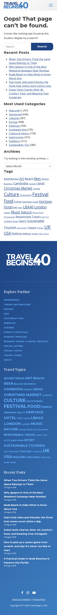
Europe (13, 122)
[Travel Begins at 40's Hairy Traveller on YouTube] (34, 593)
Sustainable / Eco (19, 145)
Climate (36, 188)
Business (8, 183)
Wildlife (35, 234)
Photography (9, 217)
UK (47, 227)
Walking (17, 233)
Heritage (45, 201)
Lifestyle (14, 118)
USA (7, 233)
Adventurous (11, 179)
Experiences (11, 300)
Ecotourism (26, 195)
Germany (27, 201)
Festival (40, 194)
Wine (41, 234)
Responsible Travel (28, 216)
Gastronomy (16, 137)
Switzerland (22, 228)
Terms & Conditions (21, 599)
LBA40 (28, 206)
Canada (32, 183)
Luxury (7, 212)
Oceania (9, 327)
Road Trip (44, 217)
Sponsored (15, 114)
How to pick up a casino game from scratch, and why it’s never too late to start (27, 546)
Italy (15, 207)
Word (46, 234)
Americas (14, 126)
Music (15, 212)
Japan (20, 207)
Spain (15, 221)
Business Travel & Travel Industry (26, 341)
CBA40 (40, 183)
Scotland (8, 221)
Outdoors (14, 141)
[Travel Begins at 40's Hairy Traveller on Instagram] (27, 593)
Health (35, 202)
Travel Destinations (17, 304)
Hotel (8, 207)
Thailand (31, 227)
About (8, 360)
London (40, 206)
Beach (29, 179)
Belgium (45, 179)
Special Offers (13, 346)
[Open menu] (50, 5)
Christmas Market (18, 188)
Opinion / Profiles (15, 337)
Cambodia (20, 183)
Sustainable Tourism (24, 445)
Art (21, 178)
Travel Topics (13, 350)
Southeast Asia (18, 129)
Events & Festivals (16, 332)
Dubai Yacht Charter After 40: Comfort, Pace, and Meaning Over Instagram (29, 93)
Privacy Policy (39, 599)
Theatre (40, 228)
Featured (14, 110)
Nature (26, 212)
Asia (6, 314)
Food (8, 201)
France (18, 201)
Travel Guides (13, 355)
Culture (11, 194)
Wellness (26, 233)
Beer (37, 178)
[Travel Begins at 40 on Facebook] (22, 593)
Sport (22, 221)
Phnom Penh (38, 212)
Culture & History (19, 133)
